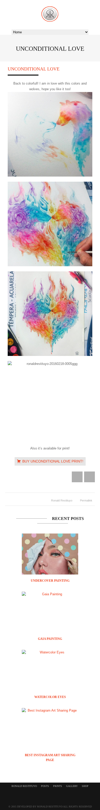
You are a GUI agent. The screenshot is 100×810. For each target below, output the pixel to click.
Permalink (86, 500)
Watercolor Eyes (50, 697)
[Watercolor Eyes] (50, 652)
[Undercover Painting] (50, 567)
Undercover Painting (50, 580)
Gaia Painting (50, 639)
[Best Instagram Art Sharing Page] (50, 710)
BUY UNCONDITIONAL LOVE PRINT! (52, 461)
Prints (57, 786)
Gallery (72, 786)
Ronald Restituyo (61, 500)
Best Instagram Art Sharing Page (50, 757)
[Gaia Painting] (50, 594)
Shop (85, 786)
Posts (45, 786)
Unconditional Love (33, 68)
